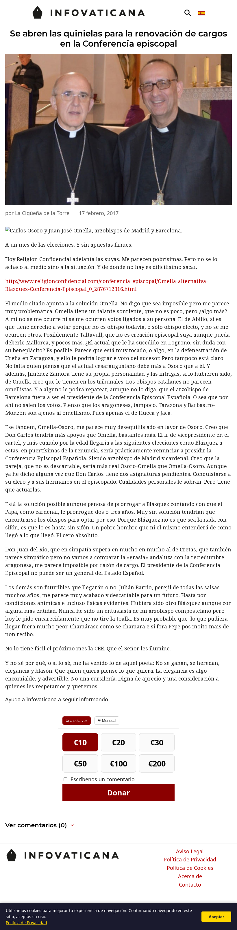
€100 (118, 763)
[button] (40, 825)
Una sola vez (77, 720)
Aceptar (216, 916)
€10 (80, 742)
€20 (118, 742)
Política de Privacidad (190, 860)
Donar (118, 792)
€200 (157, 763)
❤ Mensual (107, 720)
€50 (80, 763)
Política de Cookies (190, 868)
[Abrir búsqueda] (187, 13)
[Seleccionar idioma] (202, 13)
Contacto (190, 885)
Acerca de (190, 876)
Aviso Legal (190, 851)
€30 (156, 742)
